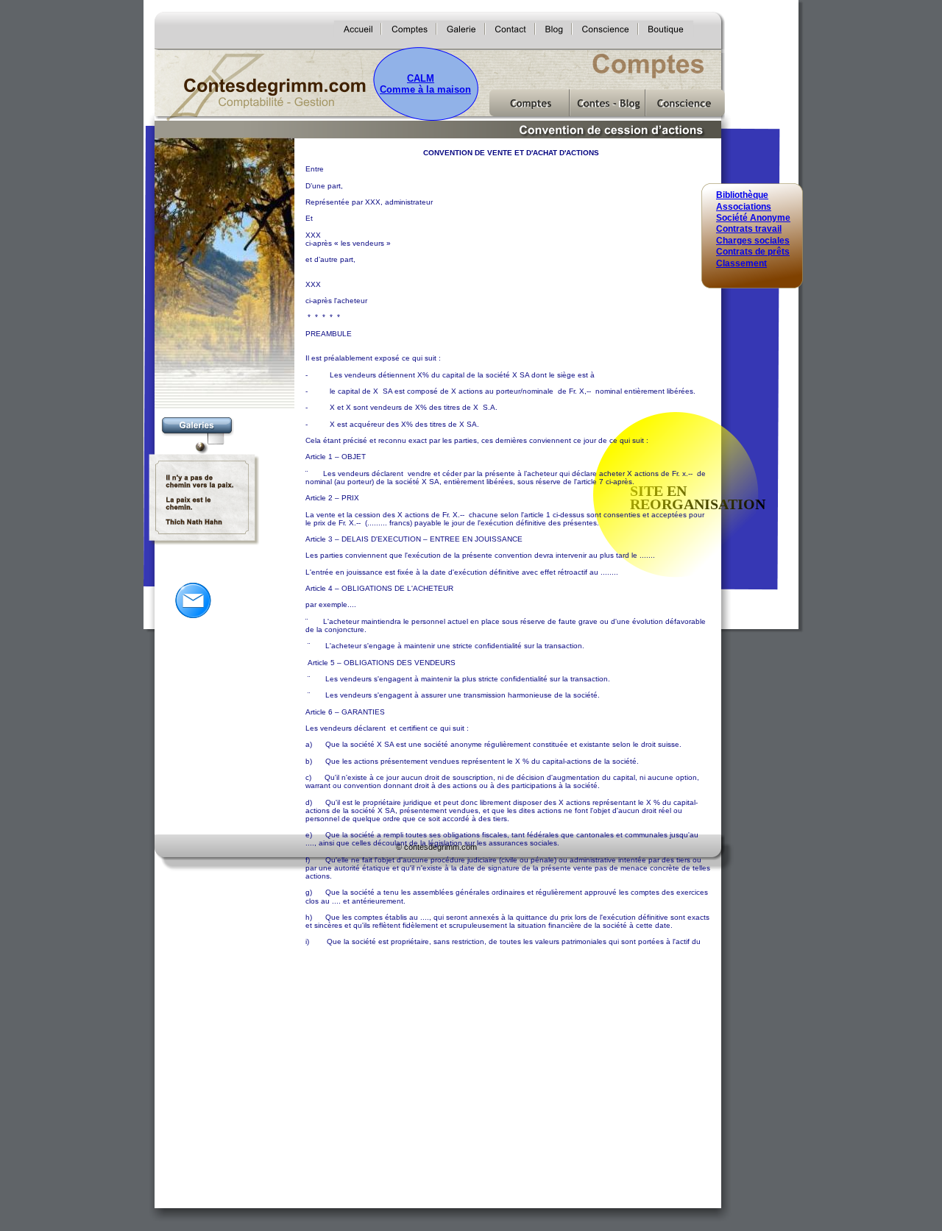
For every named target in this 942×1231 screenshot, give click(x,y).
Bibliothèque (742, 195)
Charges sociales (753, 240)
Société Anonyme (753, 218)
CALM (420, 78)
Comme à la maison (425, 89)
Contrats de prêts (753, 251)
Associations (743, 207)
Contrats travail (749, 229)
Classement (741, 263)
